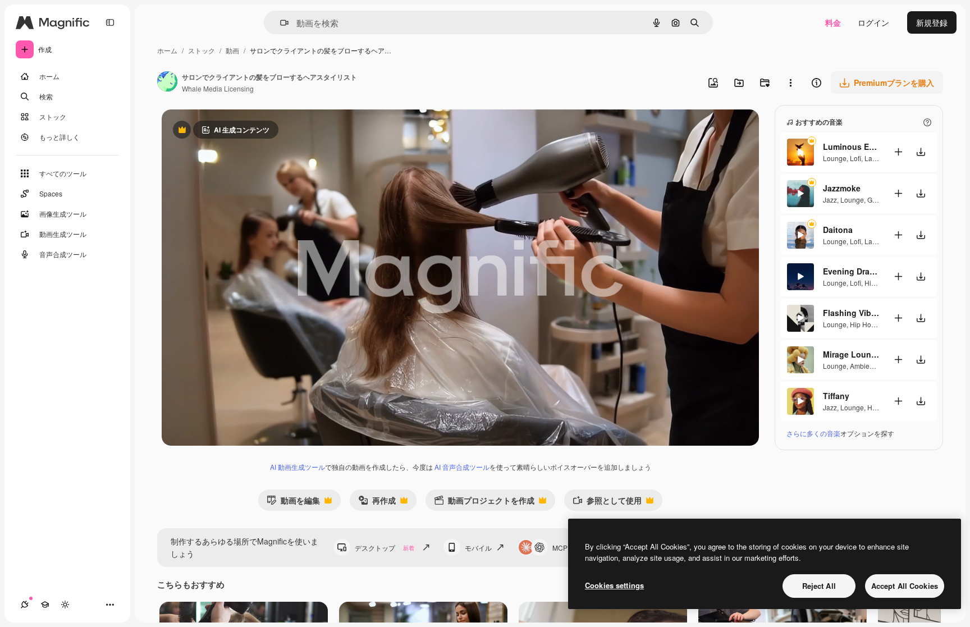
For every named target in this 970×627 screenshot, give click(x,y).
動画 (232, 50)
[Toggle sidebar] (110, 22)
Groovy (878, 199)
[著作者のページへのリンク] (167, 82)
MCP (560, 547)
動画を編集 (293, 503)
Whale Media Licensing (218, 88)
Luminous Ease (851, 146)
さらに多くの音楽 (813, 433)
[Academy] (45, 605)
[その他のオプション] (790, 82)
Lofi (855, 158)
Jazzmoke (842, 188)
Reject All (819, 585)
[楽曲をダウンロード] (920, 152)
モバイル (478, 547)
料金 (833, 22)
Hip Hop (877, 282)
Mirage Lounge (851, 354)
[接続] (25, 605)
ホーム (167, 50)
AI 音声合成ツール (461, 467)
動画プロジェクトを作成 (484, 503)
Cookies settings (614, 585)
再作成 (377, 503)
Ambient (862, 365)
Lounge (835, 158)
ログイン (873, 22)
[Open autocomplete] (279, 23)
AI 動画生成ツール (297, 467)
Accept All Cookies (904, 585)
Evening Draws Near (851, 271)
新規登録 (932, 22)
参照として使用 (607, 503)
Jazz (830, 199)
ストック (201, 50)
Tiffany (836, 395)
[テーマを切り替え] (65, 605)
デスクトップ (384, 547)
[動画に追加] (898, 152)
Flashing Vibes (851, 312)
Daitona (838, 229)
